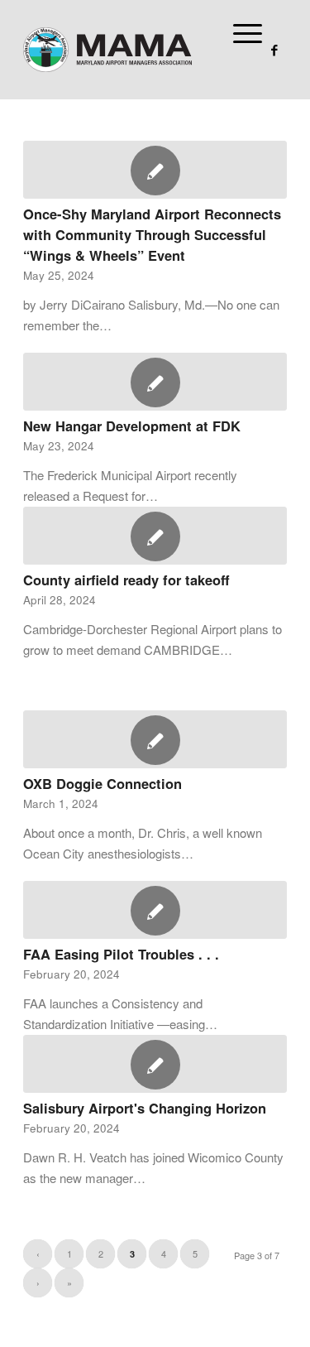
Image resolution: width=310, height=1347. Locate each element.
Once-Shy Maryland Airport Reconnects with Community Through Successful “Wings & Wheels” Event (152, 234)
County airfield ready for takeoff (126, 579)
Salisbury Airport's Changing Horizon (144, 1108)
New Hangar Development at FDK (132, 425)
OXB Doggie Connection (102, 783)
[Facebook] (274, 50)
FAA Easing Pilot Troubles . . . (121, 954)
